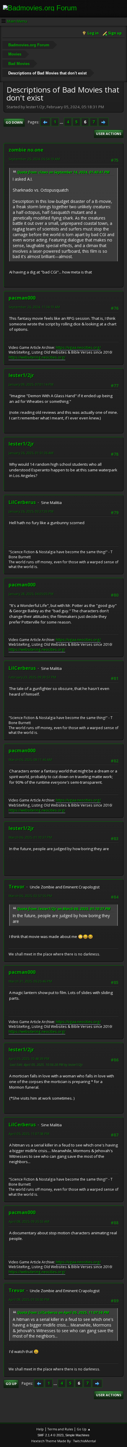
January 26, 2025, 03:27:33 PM (31, 511)
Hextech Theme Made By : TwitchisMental (63, 1441)
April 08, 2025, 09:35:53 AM (29, 1221)
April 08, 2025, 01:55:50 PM (29, 1299)
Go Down (14, 122)
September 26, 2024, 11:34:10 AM (34, 307)
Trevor (17, 886)
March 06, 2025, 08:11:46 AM (30, 759)
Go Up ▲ (84, 1429)
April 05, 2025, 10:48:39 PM (29, 1058)
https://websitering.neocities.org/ (37, 357)
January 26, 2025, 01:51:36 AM (31, 453)
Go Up (11, 1383)
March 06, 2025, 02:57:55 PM (30, 895)
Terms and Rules (60, 1429)
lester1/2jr (21, 375)
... (62, 122)
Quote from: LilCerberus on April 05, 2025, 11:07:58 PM (63, 1312)
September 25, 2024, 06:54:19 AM (34, 159)
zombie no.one (26, 150)
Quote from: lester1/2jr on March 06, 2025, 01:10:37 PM (63, 908)
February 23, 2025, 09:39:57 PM (32, 677)
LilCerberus (22, 502)
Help (40, 1429)
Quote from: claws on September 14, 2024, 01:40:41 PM (63, 172)
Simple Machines (77, 1435)
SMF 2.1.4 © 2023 (51, 1435)
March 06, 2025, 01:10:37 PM (30, 837)
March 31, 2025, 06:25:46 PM (30, 981)
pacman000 (22, 298)
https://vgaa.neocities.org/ (78, 347)
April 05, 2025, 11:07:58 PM (29, 1133)
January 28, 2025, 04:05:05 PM (31, 593)
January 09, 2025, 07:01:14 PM (31, 384)
